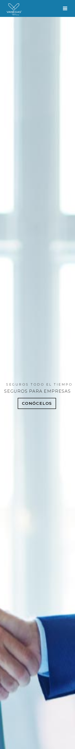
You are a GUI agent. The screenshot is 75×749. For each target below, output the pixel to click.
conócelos (37, 403)
